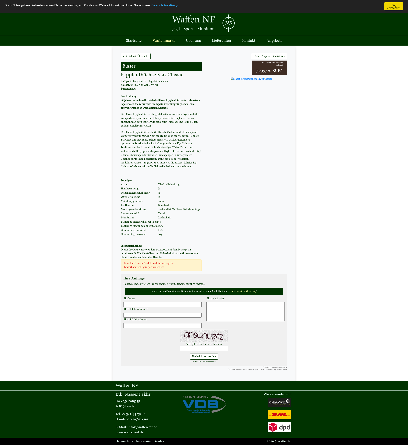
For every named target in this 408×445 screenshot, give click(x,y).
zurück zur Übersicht (136, 56)
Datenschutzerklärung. (164, 5)
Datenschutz (124, 441)
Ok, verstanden (393, 6)
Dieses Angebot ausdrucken (269, 56)
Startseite (134, 40)
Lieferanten (221, 40)
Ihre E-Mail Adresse (135, 320)
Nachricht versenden (204, 356)
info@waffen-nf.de (142, 427)
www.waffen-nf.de (129, 432)
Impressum (144, 441)
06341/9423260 (134, 414)
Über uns (193, 40)
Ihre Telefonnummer (136, 309)
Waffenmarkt (164, 40)
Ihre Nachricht (215, 298)
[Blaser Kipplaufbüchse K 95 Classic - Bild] (251, 79)
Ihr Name (129, 298)
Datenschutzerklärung (243, 291)
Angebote (274, 40)
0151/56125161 (137, 419)
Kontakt (248, 40)
